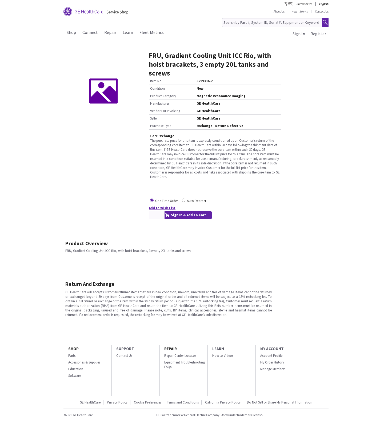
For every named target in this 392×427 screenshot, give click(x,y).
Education (75, 369)
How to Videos (222, 355)
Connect (90, 32)
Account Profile (271, 355)
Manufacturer (159, 103)
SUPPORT (125, 348)
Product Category (163, 96)
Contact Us (322, 11)
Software (74, 375)
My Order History (272, 362)
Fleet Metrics (151, 32)
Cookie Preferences (147, 402)
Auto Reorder (196, 201)
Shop (71, 32)
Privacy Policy (117, 402)
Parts (71, 355)
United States (303, 4)
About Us (279, 11)
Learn (128, 32)
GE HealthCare (90, 402)
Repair (110, 32)
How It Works (300, 11)
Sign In (299, 33)
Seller (154, 118)
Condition (157, 88)
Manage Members (272, 369)
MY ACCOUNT (272, 348)
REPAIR (170, 348)
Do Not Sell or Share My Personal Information (279, 402)
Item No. (156, 81)
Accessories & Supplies (84, 362)
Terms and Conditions (183, 402)
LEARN (218, 348)
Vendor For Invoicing (165, 111)
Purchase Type (160, 126)
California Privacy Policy (223, 402)
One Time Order (166, 201)
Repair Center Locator (180, 355)
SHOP (73, 348)
